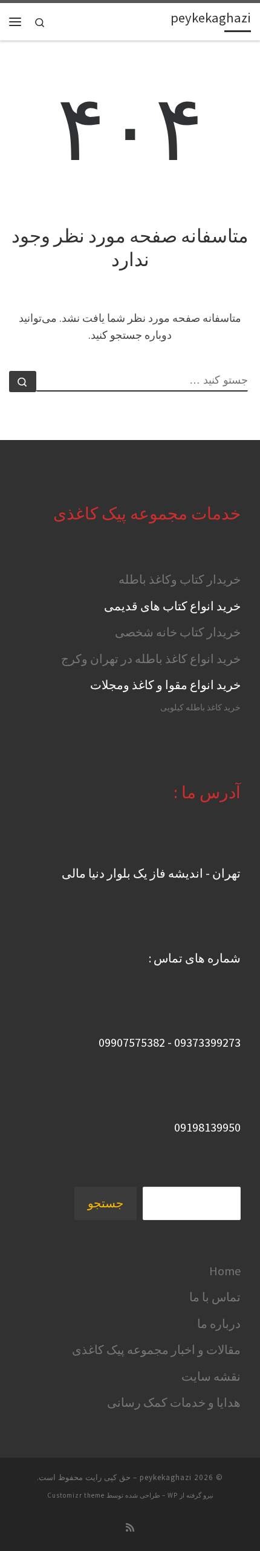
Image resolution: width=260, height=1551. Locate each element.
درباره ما (219, 1323)
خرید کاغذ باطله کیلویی (200, 707)
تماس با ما (215, 1296)
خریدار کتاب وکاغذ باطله (180, 579)
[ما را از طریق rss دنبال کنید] (130, 1527)
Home (225, 1270)
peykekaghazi (166, 1477)
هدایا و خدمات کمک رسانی (174, 1402)
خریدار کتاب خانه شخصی (178, 631)
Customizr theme (76, 1495)
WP (172, 1495)
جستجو (105, 1203)
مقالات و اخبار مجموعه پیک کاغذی (156, 1349)
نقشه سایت (211, 1376)
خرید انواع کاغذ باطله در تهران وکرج (151, 658)
